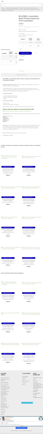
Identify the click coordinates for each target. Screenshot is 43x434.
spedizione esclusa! (27, 26)
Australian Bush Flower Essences (27, 34)
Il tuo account (26, 373)
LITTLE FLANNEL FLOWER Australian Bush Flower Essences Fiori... (29, 357)
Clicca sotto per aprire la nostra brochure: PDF (18, 109)
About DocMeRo (4, 382)
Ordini (23, 379)
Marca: (20, 34)
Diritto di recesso (5, 384)
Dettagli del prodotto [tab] (21, 74)
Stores (2, 414)
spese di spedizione (5, 377)
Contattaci (3, 410)
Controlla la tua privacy (27, 402)
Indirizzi (24, 382)
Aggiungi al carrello (25, 53)
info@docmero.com (37, 397)
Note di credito (25, 381)
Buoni (23, 384)
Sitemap (3, 412)
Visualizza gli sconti (7, 166)
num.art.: (20, 33)
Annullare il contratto (21, 427)
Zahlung (3, 409)
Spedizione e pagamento (28, 430)
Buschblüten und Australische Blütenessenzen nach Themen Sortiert (5, 394)
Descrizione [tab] (21, 71)
